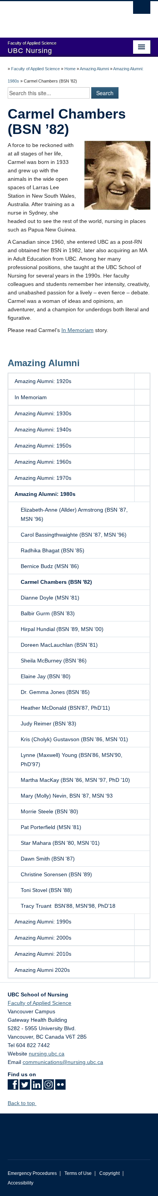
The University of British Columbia (57, 15)
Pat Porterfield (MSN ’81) (51, 827)
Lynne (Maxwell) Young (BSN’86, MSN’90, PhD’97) (71, 759)
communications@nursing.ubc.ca (63, 1062)
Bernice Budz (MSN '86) (50, 566)
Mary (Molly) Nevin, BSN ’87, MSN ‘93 (67, 796)
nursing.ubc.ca (46, 1054)
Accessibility (20, 1183)
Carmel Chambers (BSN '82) (56, 582)
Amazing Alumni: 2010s (43, 954)
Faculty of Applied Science (35, 68)
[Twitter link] (25, 1087)
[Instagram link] (48, 1087)
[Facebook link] (13, 1087)
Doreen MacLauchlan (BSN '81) (59, 645)
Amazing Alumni (94, 68)
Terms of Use (78, 1173)
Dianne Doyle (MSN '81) (50, 598)
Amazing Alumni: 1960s (43, 462)
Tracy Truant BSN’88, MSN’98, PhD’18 (73, 906)
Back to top (22, 1103)
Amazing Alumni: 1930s (43, 413)
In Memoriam (77, 330)
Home (70, 68)
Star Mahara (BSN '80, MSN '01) (60, 843)
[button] (142, 381)
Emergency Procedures (32, 1173)
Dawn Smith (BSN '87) (48, 859)
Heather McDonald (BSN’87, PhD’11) (65, 708)
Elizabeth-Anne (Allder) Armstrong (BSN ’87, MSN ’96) (74, 514)
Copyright (109, 1173)
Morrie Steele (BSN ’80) (49, 811)
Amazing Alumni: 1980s (45, 494)
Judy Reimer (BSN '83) (48, 723)
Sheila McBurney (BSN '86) (54, 660)
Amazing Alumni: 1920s (43, 381)
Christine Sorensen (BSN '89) (56, 874)
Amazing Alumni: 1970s (43, 478)
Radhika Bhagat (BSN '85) (52, 550)
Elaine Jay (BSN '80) (46, 676)
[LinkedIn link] (36, 1087)
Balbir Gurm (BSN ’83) (48, 613)
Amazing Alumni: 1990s (43, 921)
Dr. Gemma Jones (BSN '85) (55, 692)
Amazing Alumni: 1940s (43, 429)
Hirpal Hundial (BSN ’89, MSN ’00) (62, 629)
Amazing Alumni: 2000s (43, 938)
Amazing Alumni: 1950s (43, 446)
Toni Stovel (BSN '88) (46, 890)
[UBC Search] (141, 9)
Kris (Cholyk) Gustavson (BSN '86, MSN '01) (74, 739)
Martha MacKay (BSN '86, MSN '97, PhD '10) (75, 780)
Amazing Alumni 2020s (42, 970)
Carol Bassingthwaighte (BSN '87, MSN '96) (74, 535)
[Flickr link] (60, 1087)
